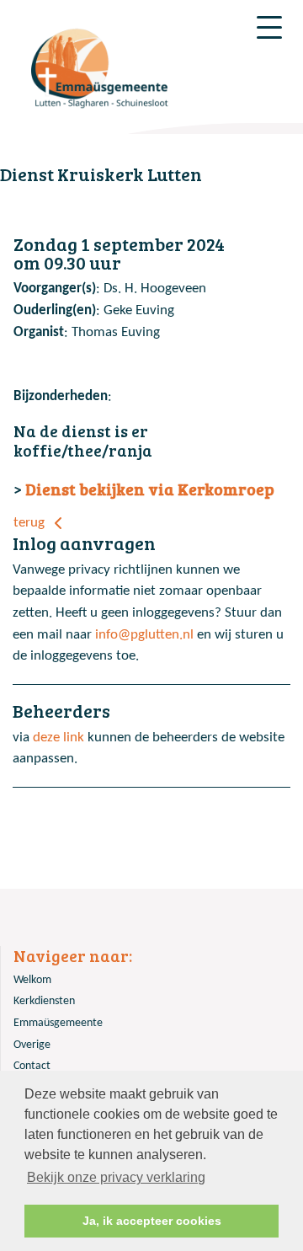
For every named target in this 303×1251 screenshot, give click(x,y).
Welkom (32, 980)
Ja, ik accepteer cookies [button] (151, 1220)
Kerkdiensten (44, 1001)
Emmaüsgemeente (58, 1023)
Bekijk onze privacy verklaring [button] (116, 1177)
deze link (58, 737)
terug (30, 523)
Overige (31, 1045)
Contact (31, 1066)
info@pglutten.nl (144, 635)
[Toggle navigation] (269, 27)
